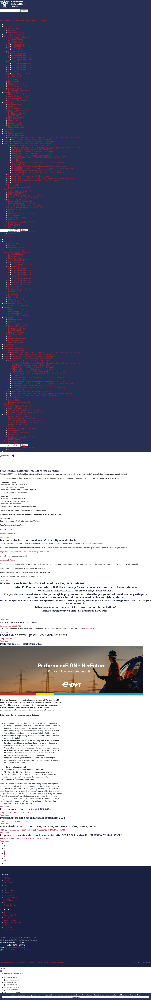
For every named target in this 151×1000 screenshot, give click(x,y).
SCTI (6, 903)
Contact (5, 934)
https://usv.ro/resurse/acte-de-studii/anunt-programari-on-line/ (25, 552)
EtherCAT (8, 893)
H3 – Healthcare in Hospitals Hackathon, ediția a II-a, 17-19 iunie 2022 (43, 583)
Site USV (7, 913)
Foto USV (8, 927)
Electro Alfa (9, 890)
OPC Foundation (11, 898)
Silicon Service (10, 905)
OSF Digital (8, 900)
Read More (4, 537)
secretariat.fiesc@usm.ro (15, 947)
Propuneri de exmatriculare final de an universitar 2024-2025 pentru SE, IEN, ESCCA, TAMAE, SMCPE (61, 835)
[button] (1, 971)
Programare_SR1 (6, 639)
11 (5, 861)
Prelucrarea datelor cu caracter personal (17, 963)
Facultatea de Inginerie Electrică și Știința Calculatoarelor (23, 20)
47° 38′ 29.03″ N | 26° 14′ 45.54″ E (17, 950)
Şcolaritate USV (10, 915)
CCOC (6, 925)
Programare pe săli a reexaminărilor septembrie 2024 (32, 817)
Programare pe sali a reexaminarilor (14, 821)
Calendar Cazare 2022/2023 (10, 626)
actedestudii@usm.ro (8, 560)
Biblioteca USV (10, 920)
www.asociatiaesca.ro (8, 533)
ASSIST (7, 880)
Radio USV (8, 930)
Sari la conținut (6, 968)
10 (5, 858)
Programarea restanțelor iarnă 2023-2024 (25, 809)
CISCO (6, 885)
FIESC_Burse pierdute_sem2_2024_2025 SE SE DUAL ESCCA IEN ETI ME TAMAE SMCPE (32, 830)
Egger (6, 888)
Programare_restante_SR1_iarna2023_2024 (16, 812)
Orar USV (8, 917)
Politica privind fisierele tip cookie (51, 963)
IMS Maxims (9, 895)
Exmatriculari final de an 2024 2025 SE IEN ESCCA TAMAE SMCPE (24, 838)
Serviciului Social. (88, 628)
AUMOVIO (8, 883)
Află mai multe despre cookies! (129, 995)
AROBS (7, 878)
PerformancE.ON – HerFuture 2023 (21, 643)
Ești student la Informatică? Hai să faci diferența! (30, 470)
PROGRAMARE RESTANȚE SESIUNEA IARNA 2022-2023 (33, 635)
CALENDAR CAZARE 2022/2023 (18, 622)
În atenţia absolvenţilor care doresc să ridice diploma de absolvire (40, 540)
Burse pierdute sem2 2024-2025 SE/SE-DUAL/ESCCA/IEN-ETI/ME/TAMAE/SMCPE (48, 826)
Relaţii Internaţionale (12, 922)
